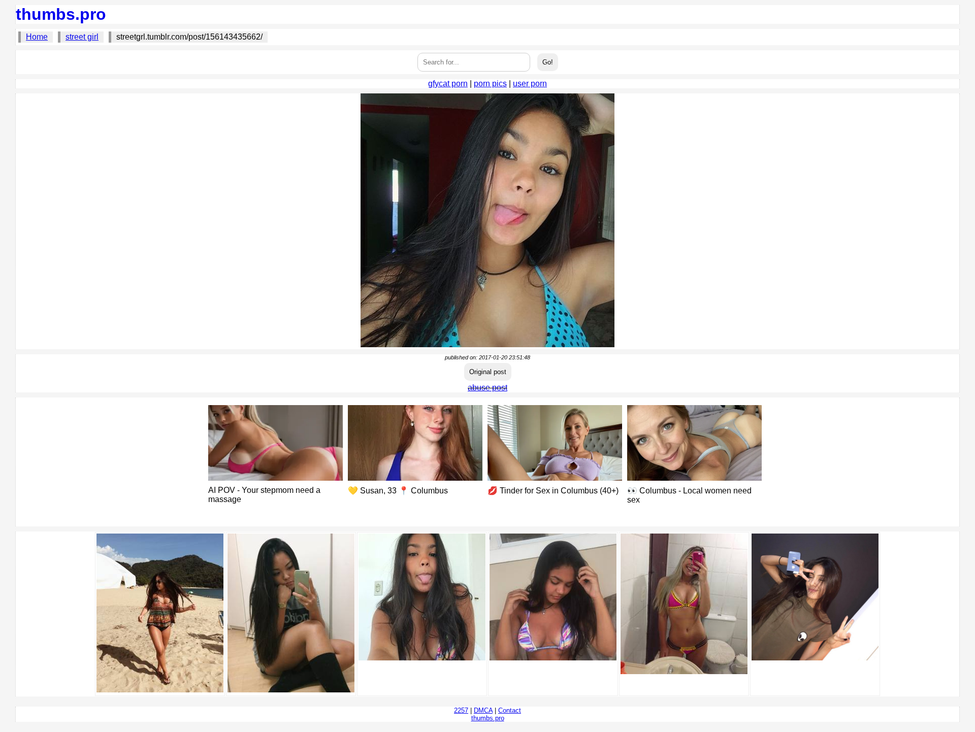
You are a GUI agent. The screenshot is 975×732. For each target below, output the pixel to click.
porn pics (490, 83)
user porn (530, 83)
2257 (461, 710)
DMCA (483, 710)
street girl (82, 36)
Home (37, 36)
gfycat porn (448, 83)
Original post (487, 372)
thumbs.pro (61, 14)
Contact (509, 710)
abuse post (487, 387)
